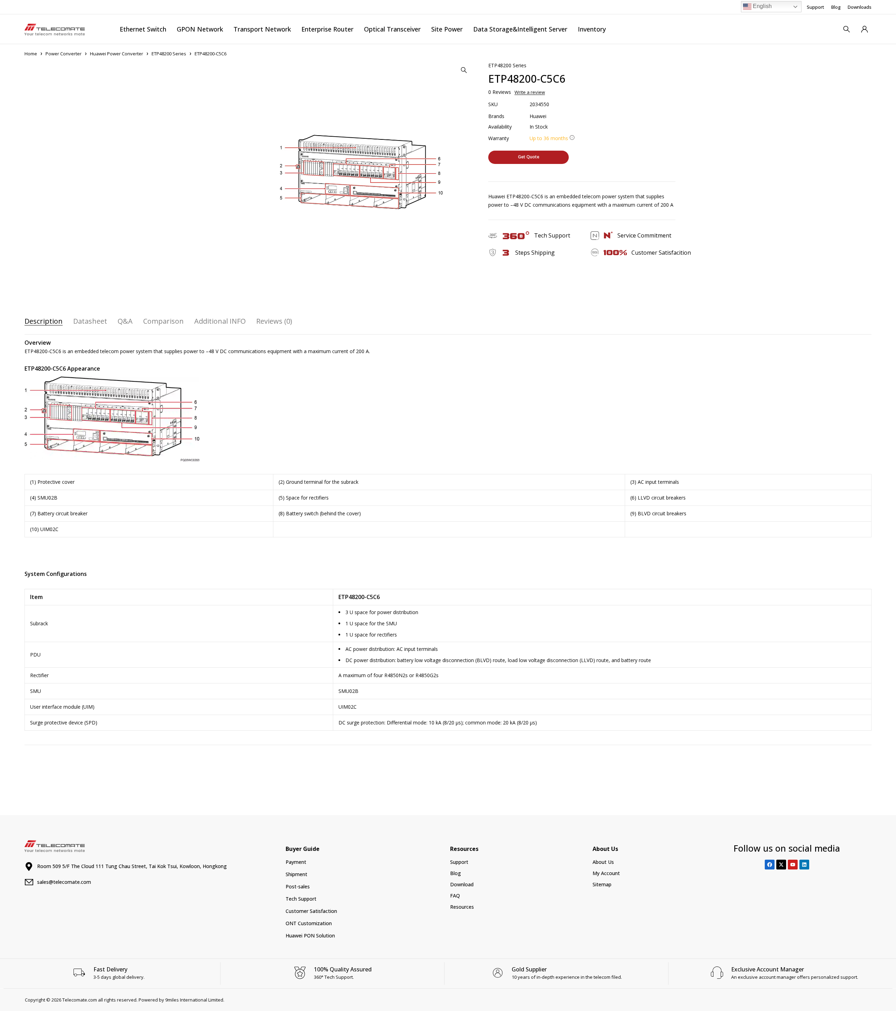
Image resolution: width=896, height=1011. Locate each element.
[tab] (43, 321)
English (761, 6)
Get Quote (528, 157)
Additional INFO (220, 321)
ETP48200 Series (169, 53)
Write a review (529, 92)
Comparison (163, 321)
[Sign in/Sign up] (865, 29)
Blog (836, 7)
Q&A (125, 321)
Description (43, 321)
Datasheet (90, 321)
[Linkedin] (804, 864)
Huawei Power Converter (116, 53)
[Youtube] (793, 864)
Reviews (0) (274, 321)
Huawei (538, 116)
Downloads (860, 7)
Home (30, 53)
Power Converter (64, 53)
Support (815, 7)
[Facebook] (770, 864)
